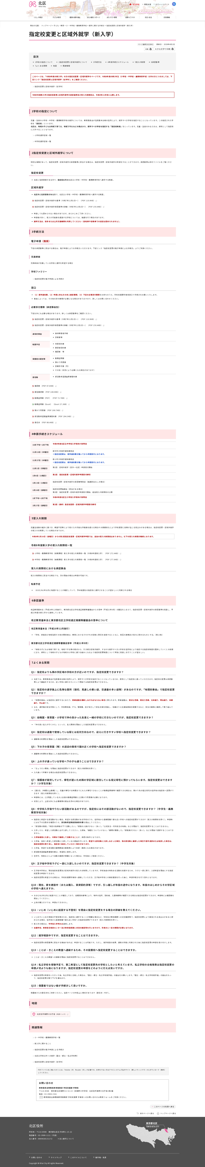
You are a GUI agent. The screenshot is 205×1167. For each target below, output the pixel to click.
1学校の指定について (44, 62)
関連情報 (66, 65)
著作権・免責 (100, 1157)
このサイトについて (78, 1157)
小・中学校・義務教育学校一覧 (47, 1037)
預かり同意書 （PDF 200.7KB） (48, 410)
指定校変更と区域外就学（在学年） (49, 86)
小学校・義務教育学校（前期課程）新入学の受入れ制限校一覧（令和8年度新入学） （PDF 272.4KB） (77, 553)
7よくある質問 (41, 65)
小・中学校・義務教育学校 (76, 25)
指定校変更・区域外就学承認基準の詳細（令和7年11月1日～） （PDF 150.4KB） (68, 206)
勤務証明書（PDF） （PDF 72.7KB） (50, 398)
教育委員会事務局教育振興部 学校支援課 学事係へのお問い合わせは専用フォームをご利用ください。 (85, 1097)
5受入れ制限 (140, 62)
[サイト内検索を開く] (174, 4)
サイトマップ (56, 1157)
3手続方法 (97, 62)
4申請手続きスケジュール (118, 62)
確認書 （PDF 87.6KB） (45, 386)
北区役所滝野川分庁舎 (52, 1014)
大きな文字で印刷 (163, 49)
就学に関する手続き (96, 25)
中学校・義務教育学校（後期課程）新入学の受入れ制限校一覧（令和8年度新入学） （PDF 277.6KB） (77, 559)
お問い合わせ (36, 1157)
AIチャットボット (162, 4)
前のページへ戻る (147, 1113)
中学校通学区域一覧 (43, 141)
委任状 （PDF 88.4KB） (45, 422)
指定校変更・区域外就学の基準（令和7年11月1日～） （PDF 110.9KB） (65, 200)
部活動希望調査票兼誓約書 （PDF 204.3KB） (53, 416)
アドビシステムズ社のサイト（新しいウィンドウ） (127, 1070)
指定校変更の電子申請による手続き (49, 279)
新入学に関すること (43, 1043)
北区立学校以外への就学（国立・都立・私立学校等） (57, 1055)
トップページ (46, 25)
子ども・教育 (59, 25)
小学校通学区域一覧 (43, 135)
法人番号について (66, 1138)
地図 (55, 65)
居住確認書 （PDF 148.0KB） (47, 392)
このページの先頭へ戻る (164, 1106)
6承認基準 (155, 62)
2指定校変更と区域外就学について (73, 62)
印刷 (147, 49)
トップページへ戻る (168, 1113)
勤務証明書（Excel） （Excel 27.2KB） (51, 404)
